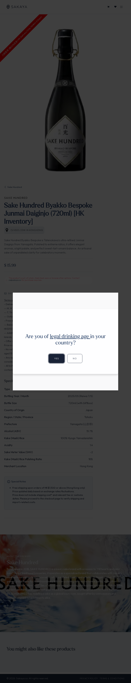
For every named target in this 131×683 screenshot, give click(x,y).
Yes (56, 358)
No (75, 358)
